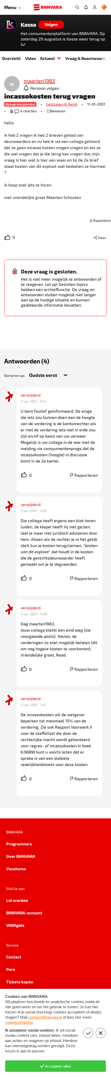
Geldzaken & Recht (61, 104)
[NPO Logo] (104, 7)
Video (30, 58)
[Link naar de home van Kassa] (10, 24)
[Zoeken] (77, 7)
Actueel (47, 58)
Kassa (28, 25)
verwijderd (31, 394)
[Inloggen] (94, 7)
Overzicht (11, 58)
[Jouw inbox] (86, 7)
